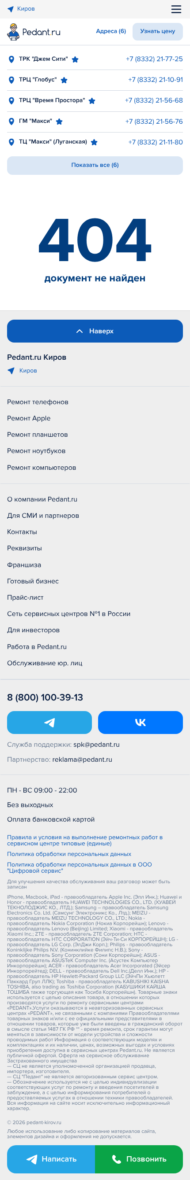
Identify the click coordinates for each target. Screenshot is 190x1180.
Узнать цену (158, 31)
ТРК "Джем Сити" (43, 59)
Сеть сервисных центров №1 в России (68, 613)
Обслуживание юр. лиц (44, 663)
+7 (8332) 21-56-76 (154, 121)
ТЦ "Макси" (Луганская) (53, 142)
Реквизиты (24, 548)
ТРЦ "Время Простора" (52, 100)
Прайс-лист (25, 597)
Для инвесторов (33, 630)
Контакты (22, 531)
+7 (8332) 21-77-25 (154, 59)
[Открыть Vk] (140, 722)
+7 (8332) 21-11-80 (156, 142)
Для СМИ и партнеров (43, 515)
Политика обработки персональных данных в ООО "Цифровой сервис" (79, 868)
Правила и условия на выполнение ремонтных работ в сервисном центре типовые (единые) (85, 841)
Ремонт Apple (28, 418)
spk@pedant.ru (96, 744)
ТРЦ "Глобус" (38, 80)
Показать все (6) (94, 165)
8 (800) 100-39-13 (45, 698)
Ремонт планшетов (37, 434)
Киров (26, 9)
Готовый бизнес (33, 581)
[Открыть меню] (176, 9)
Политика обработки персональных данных (69, 855)
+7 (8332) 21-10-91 (156, 79)
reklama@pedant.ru (83, 759)
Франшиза (24, 564)
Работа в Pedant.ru (37, 646)
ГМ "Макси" (35, 121)
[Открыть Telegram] (49, 722)
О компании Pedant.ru (42, 499)
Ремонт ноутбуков (36, 450)
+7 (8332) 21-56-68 (154, 100)
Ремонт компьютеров (41, 467)
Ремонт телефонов (37, 402)
